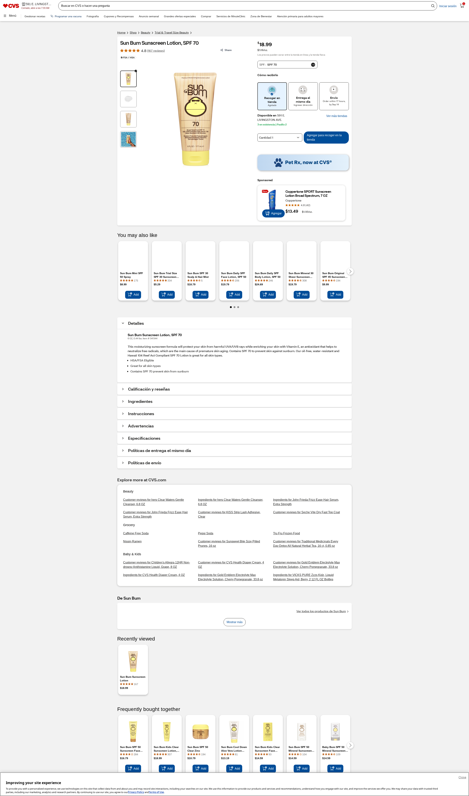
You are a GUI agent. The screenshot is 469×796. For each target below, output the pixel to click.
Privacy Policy (136, 792)
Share (228, 50)
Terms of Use (156, 792)
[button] (337, 116)
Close (462, 777)
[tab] (128, 79)
